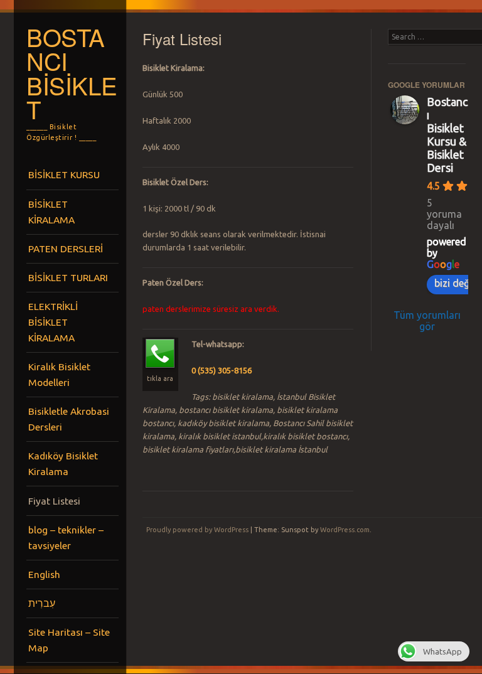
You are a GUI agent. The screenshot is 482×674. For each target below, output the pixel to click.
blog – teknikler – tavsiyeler (66, 537)
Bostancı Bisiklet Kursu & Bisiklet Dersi (447, 134)
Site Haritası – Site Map (69, 639)
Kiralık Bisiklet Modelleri (59, 374)
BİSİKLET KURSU (64, 174)
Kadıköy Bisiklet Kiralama (63, 463)
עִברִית (41, 603)
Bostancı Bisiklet (71, 73)
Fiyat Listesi (54, 500)
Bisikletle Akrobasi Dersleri (68, 418)
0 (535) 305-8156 (221, 370)
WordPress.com (345, 529)
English (44, 574)
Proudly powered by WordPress (197, 529)
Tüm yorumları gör (427, 320)
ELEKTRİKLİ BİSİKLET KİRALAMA (53, 322)
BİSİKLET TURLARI (68, 277)
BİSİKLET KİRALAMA (51, 211)
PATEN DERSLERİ (65, 248)
